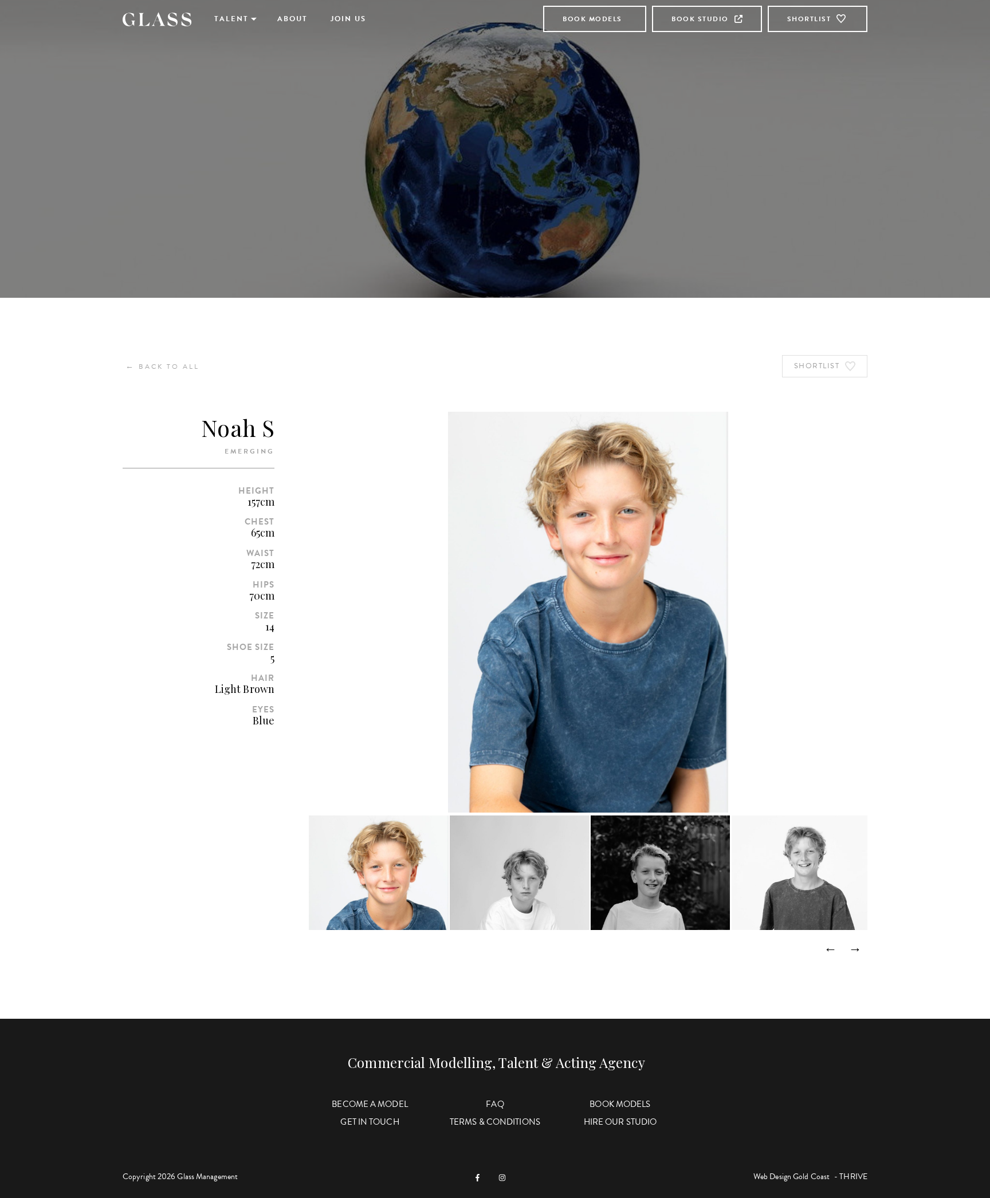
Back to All (162, 366)
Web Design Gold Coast (791, 1177)
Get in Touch (369, 1122)
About (292, 19)
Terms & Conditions (495, 1122)
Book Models (592, 19)
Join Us (348, 19)
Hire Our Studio (620, 1122)
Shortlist (809, 19)
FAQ (495, 1104)
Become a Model (369, 1104)
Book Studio (700, 19)
